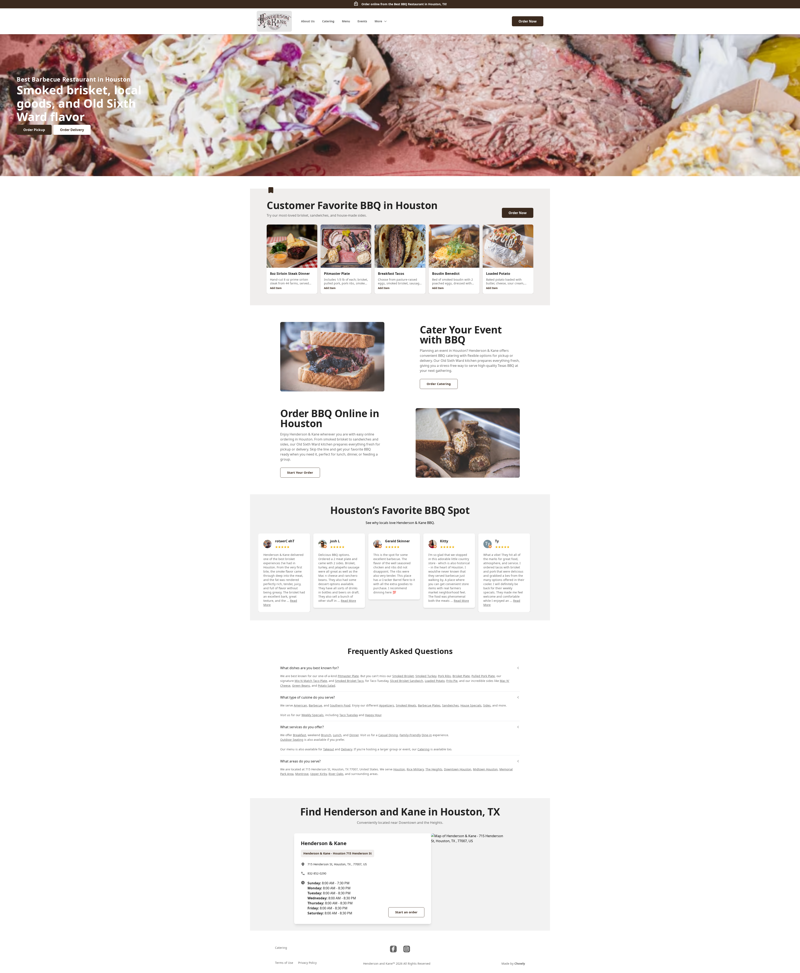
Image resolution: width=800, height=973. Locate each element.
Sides (487, 705)
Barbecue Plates (429, 705)
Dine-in (427, 735)
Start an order (406, 912)
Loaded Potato (435, 681)
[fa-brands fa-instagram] (406, 949)
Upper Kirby (318, 774)
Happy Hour (373, 715)
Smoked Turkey (425, 676)
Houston (399, 769)
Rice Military (415, 769)
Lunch (337, 735)
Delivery (346, 749)
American (300, 705)
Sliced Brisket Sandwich (406, 681)
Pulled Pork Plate (483, 676)
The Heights (433, 769)
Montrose (302, 774)
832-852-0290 (317, 873)
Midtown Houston (485, 769)
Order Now (528, 21)
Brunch (326, 735)
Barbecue (315, 705)
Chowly (519, 963)
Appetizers (386, 705)
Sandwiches (450, 705)
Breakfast (299, 735)
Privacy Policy (307, 963)
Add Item (276, 288)
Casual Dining (388, 735)
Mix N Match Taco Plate (311, 681)
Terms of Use (284, 963)
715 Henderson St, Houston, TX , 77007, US (337, 864)
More (378, 21)
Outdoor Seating (291, 740)
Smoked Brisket (403, 676)
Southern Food (340, 705)
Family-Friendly (410, 735)
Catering (424, 749)
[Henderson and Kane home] (274, 21)
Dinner (354, 735)
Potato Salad (326, 686)
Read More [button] (348, 601)
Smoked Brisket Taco (349, 681)
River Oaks (336, 774)
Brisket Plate (461, 676)
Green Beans (301, 686)
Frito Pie (452, 681)
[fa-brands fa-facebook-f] (393, 949)
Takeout (328, 749)
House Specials (470, 705)
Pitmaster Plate (348, 676)
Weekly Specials (312, 715)
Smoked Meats (406, 705)
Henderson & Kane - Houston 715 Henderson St (337, 853)
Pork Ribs (444, 676)
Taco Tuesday (348, 715)
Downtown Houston (457, 769)
